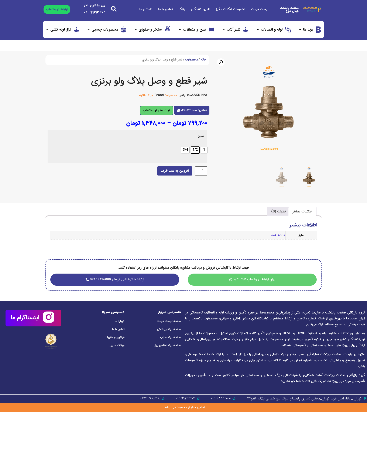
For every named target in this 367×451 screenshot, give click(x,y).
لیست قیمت (259, 9)
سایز (201, 136)
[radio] (204, 150)
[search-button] (114, 9)
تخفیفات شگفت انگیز (230, 9)
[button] (310, 29)
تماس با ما (165, 9)
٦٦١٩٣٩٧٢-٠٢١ (94, 12)
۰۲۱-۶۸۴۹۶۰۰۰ (95, 6)
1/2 (279, 235)
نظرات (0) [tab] (278, 211)
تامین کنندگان (200, 9)
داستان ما (145, 9)
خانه (203, 59)
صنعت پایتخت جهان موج (289, 9)
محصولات (191, 59)
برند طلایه (146, 95)
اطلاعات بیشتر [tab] (302, 211)
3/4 (273, 235)
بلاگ (182, 9)
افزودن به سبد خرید (175, 170)
